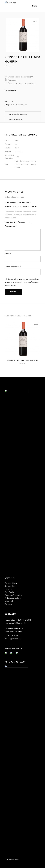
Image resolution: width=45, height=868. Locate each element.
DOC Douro (17, 105)
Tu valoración (10, 226)
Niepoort (24, 105)
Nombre (8, 253)
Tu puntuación (11, 222)
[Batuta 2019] (22, 35)
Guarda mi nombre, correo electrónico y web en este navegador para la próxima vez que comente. (22, 282)
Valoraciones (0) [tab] (16, 120)
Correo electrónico (13, 266)
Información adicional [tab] (18, 114)
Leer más (19, 363)
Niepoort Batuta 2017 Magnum (22, 360)
